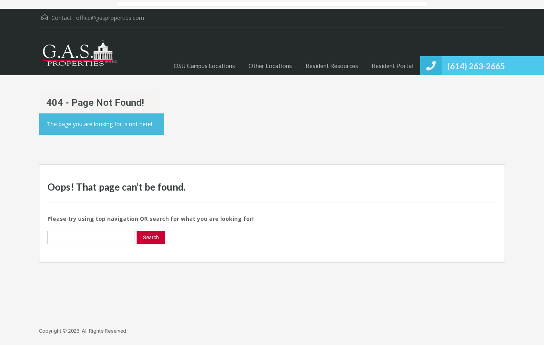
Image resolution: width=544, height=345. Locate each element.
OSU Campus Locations (204, 65)
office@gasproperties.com (110, 17)
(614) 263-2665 (476, 66)
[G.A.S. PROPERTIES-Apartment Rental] (79, 57)
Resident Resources (331, 65)
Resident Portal (392, 65)
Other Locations (270, 65)
